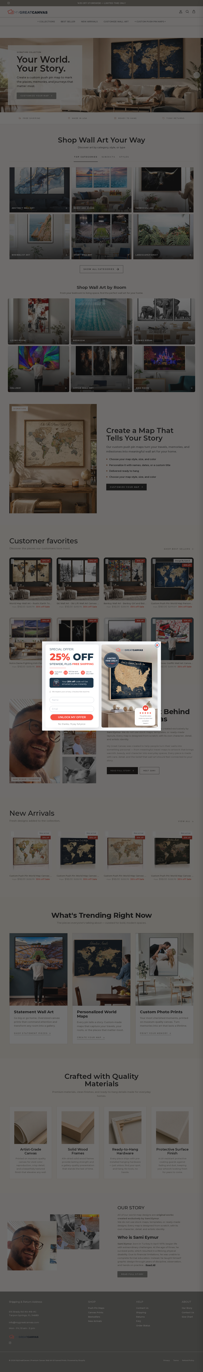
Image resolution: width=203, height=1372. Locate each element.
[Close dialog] (157, 645)
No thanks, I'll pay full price (71, 724)
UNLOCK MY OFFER (72, 717)
